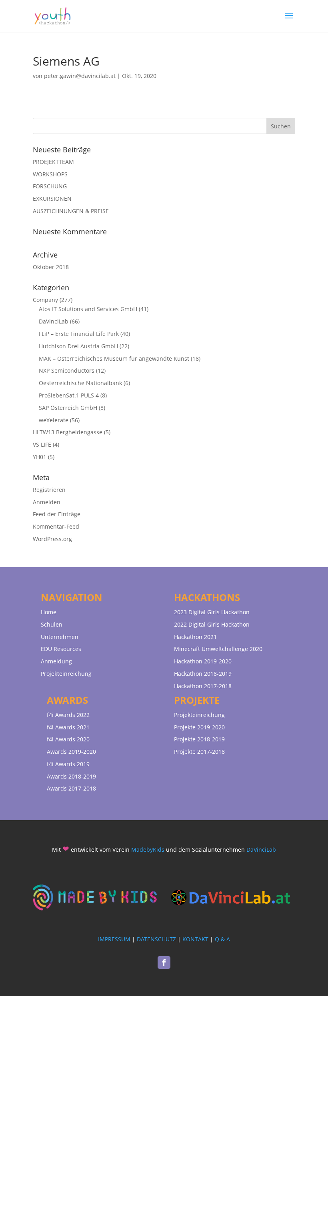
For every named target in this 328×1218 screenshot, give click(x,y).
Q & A (222, 939)
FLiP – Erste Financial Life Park (79, 333)
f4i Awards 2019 (68, 764)
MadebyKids (147, 849)
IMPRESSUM (114, 939)
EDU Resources (61, 649)
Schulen (51, 624)
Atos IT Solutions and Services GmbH (88, 309)
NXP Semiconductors (66, 370)
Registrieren (49, 489)
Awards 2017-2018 (71, 788)
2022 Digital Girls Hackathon (212, 624)
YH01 (39, 457)
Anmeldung (56, 661)
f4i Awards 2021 (68, 727)
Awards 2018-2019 (71, 776)
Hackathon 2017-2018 (203, 686)
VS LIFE (42, 444)
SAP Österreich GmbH (68, 407)
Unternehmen (59, 637)
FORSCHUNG (50, 186)
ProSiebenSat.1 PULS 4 (69, 395)
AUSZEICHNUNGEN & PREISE (71, 211)
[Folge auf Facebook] (164, 962)
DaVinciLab (53, 321)
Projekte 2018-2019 (199, 739)
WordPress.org (52, 539)
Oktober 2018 (51, 267)
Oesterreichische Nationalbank (80, 383)
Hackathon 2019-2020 (203, 661)
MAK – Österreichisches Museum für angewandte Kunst (114, 358)
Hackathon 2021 (195, 637)
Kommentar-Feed (56, 526)
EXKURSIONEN (52, 198)
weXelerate (53, 420)
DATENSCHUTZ (156, 939)
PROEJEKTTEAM (53, 162)
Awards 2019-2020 (71, 751)
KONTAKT (195, 939)
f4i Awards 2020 (68, 739)
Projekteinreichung (66, 673)
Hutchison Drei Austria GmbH (78, 346)
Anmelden (46, 502)
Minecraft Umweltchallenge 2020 (218, 649)
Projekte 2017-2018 (199, 751)
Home (48, 612)
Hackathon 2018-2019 (203, 673)
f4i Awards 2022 (68, 715)
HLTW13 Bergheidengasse (67, 432)
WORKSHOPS (50, 174)
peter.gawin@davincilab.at (80, 76)
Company (45, 300)
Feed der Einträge (56, 514)
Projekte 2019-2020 (199, 727)
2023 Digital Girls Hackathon (212, 612)
